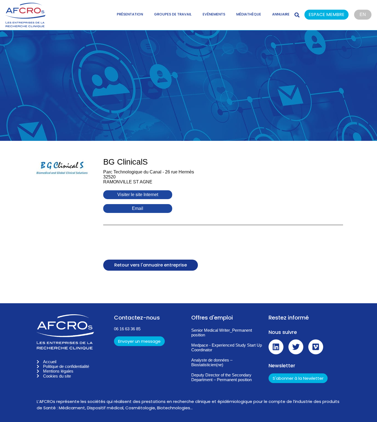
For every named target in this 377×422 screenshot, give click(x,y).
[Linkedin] (276, 346)
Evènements (214, 14)
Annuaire (281, 14)
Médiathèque (248, 14)
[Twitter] (295, 346)
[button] (329, 15)
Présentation (130, 14)
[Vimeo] (315, 346)
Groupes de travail (173, 14)
